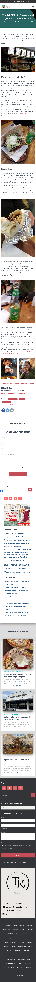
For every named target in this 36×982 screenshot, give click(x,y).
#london (24, 540)
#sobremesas (18, 554)
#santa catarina (24, 552)
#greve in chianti (28, 938)
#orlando (8, 546)
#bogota (25, 533)
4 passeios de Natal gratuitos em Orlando (17, 603)
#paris (23, 547)
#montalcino (22, 946)
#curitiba (19, 536)
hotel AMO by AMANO (24, 113)
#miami (17, 543)
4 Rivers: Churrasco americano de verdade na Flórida (17, 718)
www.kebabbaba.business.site (13, 394)
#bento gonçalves (10, 533)
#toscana (7, 557)
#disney (26, 537)
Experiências (13, 671)
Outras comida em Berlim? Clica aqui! (18, 384)
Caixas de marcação (8, 843)
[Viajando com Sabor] (7, 6)
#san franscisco (14, 552)
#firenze (18, 933)
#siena (12, 554)
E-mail (3, 832)
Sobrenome (4, 828)
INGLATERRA (22, 569)
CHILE (22, 561)
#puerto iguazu (10, 959)
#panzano (26, 950)
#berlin (7, 404)
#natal (30, 946)
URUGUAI (23, 572)
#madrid (6, 543)
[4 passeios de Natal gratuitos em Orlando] (18, 743)
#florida (7, 540)
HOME (8, 1)
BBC (9, 81)
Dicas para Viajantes (16, 757)
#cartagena (7, 537)
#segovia (29, 967)
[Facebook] (1, 491)
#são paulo (26, 554)
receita (18, 572)
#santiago (7, 554)
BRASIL (15, 560)
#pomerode (15, 549)
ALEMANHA (13, 404)
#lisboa (19, 540)
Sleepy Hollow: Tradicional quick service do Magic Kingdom (17, 675)
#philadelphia (8, 549)
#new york (25, 543)
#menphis (6, 946)
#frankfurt (14, 540)
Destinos (6, 671)
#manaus (21, 942)
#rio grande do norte (24, 959)
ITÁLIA (6, 572)
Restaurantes (6, 401)
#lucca (28, 540)
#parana (17, 546)
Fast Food (20, 671)
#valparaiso (13, 557)
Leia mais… (19, 685)
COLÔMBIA (8, 565)
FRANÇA (15, 569)
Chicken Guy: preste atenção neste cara (16, 587)
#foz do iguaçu (7, 938)
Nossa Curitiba (20, 1)
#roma (6, 552)
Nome (3, 818)
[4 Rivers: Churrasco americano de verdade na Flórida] (18, 701)
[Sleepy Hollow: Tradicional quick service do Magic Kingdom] (18, 653)
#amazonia (7, 925)
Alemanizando (12, 41)
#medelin (11, 543)
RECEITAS (27, 1)
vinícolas (28, 572)
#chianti (12, 537)
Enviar (18, 855)
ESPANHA (15, 565)
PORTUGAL (12, 572)
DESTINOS (13, 1)
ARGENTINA (7, 561)
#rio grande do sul (24, 550)
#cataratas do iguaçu (19, 929)
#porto (28, 955)
